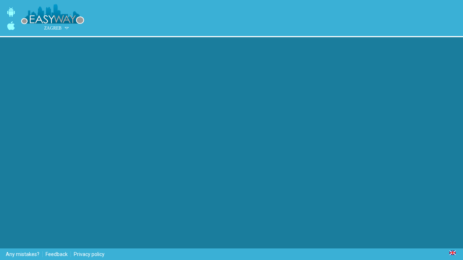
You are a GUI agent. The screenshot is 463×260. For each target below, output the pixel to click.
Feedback (57, 254)
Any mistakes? (22, 254)
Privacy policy (89, 254)
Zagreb (52, 28)
